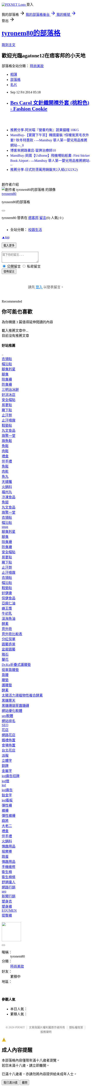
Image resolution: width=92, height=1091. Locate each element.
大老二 (7, 826)
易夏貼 (7, 405)
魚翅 (5, 502)
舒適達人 (8, 882)
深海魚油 (8, 618)
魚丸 (5, 476)
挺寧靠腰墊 (10, 670)
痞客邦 (33, 218)
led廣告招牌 (10, 776)
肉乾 (5, 471)
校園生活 (35, 230)
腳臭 (5, 374)
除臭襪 (7, 379)
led (4, 785)
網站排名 (8, 721)
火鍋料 (7, 487)
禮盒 (5, 456)
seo (4, 891)
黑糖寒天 (8, 700)
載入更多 (9, 245)
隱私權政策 (76, 1027)
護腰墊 (7, 685)
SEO (5, 725)
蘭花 (5, 659)
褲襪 (5, 810)
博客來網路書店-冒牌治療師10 (33, 150)
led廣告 (7, 790)
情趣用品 (8, 846)
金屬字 (7, 771)
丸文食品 (8, 430)
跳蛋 (5, 856)
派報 (5, 755)
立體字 (7, 760)
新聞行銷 (8, 896)
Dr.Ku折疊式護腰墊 (16, 664)
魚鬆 (5, 446)
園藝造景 (8, 644)
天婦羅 (7, 482)
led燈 (5, 781)
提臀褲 (7, 915)
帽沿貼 (7, 364)
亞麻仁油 (8, 603)
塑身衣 (7, 901)
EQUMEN (9, 910)
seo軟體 (7, 716)
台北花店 (8, 750)
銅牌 (5, 766)
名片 (13, 85)
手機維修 (8, 867)
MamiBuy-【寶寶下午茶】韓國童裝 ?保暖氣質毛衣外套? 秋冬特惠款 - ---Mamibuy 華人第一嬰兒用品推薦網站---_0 (49, 140)
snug (5, 527)
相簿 (13, 74)
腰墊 (5, 680)
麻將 (5, 821)
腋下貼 (7, 410)
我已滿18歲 (10, 1082)
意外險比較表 (12, 634)
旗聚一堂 (8, 436)
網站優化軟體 (12, 711)
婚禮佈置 (8, 740)
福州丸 (7, 492)
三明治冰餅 (10, 389)
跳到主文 (8, 45)
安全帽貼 (8, 400)
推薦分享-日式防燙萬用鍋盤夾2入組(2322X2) (44, 169)
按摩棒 (7, 851)
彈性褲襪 (8, 815)
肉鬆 (5, 451)
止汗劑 (7, 415)
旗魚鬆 (7, 441)
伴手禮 (7, 461)
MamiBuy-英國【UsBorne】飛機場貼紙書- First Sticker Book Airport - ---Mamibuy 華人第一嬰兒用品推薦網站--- (50, 160)
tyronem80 (9, 194)
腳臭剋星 (8, 369)
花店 (5, 730)
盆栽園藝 (8, 649)
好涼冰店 (8, 395)
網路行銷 (8, 887)
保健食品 (8, 598)
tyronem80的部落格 (31, 33)
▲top (5, 237)
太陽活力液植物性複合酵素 (22, 695)
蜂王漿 (7, 608)
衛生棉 (7, 872)
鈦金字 (7, 795)
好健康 (7, 593)
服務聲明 (46, 1031)
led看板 (7, 800)
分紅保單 (8, 639)
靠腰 (5, 675)
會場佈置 (8, 745)
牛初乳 (7, 613)
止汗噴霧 (8, 420)
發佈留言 (9, 271)
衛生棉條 (8, 877)
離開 (24, 1082)
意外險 (7, 629)
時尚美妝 (37, 66)
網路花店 (8, 735)
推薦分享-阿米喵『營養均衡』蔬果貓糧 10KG (44, 130)
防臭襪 (7, 384)
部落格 (15, 79)
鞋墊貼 (7, 425)
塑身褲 (7, 906)
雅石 (5, 654)
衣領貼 (7, 359)
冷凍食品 (8, 497)
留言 (42, 218)
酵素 (5, 624)
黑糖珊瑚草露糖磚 (15, 705)
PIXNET (20, 1027)
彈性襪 (7, 805)
